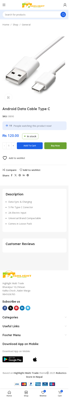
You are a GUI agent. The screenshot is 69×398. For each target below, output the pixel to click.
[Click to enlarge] (8, 97)
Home (5, 24)
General (26, 24)
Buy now (55, 145)
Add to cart (30, 145)
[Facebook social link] (11, 175)
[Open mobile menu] (4, 5)
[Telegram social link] (28, 175)
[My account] (65, 5)
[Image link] (18, 274)
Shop (15, 24)
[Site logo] (34, 4)
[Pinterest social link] (20, 175)
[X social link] (15, 175)
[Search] (63, 14)
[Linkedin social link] (24, 175)
